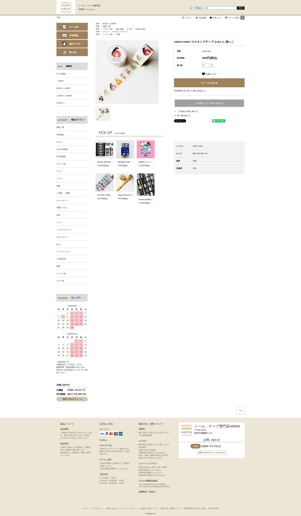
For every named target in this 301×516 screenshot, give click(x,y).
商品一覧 (107, 26)
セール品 (72, 27)
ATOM (215, 508)
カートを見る (235, 18)
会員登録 (202, 18)
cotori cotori (140, 29)
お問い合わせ (111, 508)
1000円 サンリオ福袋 (148, 162)
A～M (129, 29)
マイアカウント (97, 508)
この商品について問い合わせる (209, 103)
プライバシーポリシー (128, 508)
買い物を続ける (183, 115)
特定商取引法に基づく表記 (194, 508)
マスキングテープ (119, 32)
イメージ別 (107, 34)
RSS (210, 508)
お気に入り (217, 18)
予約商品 (72, 35)
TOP (58, 17)
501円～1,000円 (109, 24)
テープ (106, 32)
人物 (118, 34)
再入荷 (72, 52)
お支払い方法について (149, 508)
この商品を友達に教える (187, 111)
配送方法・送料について (171, 508)
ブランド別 (107, 29)
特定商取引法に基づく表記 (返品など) (190, 91)
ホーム (85, 508)
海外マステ (72, 44)
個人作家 (120, 29)
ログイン (189, 18)
